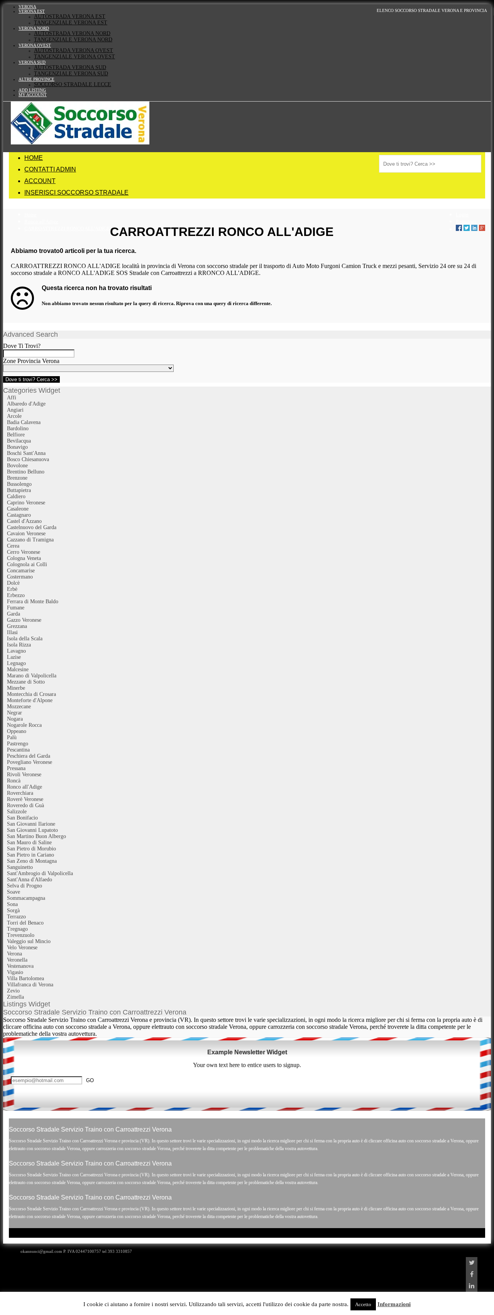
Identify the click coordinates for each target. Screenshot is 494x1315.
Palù (12, 737)
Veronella (17, 960)
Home (30, 214)
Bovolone (17, 465)
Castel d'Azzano (24, 521)
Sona (12, 904)
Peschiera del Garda (28, 756)
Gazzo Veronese (24, 620)
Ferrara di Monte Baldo (32, 601)
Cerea (13, 546)
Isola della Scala (24, 638)
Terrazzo (16, 917)
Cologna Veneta (24, 558)
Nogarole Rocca (24, 725)
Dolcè (13, 583)
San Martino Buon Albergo (36, 836)
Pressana (16, 768)
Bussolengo (19, 484)
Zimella (15, 997)
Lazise (14, 657)
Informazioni (394, 1304)
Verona (14, 954)
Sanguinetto (20, 867)
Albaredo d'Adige (26, 404)
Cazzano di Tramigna (30, 540)
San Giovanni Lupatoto (32, 830)
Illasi (12, 632)
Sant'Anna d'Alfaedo (29, 879)
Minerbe (16, 688)
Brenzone (17, 478)
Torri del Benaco (25, 923)
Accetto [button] (363, 1304)
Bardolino (18, 428)
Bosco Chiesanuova (28, 459)
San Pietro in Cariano (30, 855)
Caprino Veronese (26, 503)
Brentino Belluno (25, 472)
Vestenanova (20, 966)
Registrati (466, 221)
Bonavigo (17, 447)
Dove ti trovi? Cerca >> (31, 379)
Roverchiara (20, 793)
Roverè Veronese (25, 799)
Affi (11, 397)
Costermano (20, 577)
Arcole (14, 416)
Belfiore (16, 435)
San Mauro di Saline (29, 842)
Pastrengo (17, 744)
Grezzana (17, 626)
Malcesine (18, 669)
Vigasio (15, 972)
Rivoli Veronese (24, 774)
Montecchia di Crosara (31, 694)
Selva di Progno (24, 886)
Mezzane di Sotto (26, 682)
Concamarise (21, 571)
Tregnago (17, 929)
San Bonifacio (22, 818)
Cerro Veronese (23, 552)
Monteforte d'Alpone (29, 700)
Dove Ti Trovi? (22, 346)
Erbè (12, 589)
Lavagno (16, 651)
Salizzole (17, 811)
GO (90, 1080)
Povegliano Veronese (29, 762)
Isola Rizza (19, 645)
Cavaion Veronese (26, 533)
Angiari (15, 410)
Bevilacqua (19, 441)
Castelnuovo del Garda (31, 527)
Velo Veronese (22, 947)
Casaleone (18, 509)
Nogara (15, 719)
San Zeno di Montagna (32, 861)
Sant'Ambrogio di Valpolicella (40, 873)
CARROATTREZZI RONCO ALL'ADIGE (67, 228)
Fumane (15, 608)
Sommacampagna (26, 898)
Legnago (16, 663)
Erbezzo (16, 595)
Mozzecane (19, 706)
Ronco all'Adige (41, 221)
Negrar (14, 713)
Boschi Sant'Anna (26, 453)
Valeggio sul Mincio (29, 941)
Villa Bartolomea (25, 978)
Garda (13, 614)
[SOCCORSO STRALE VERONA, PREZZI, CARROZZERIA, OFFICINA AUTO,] (80, 142)
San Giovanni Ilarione (31, 824)
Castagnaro (19, 515)
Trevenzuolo (20, 935)
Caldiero (16, 496)
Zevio (13, 991)
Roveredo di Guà (25, 805)
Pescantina (18, 750)
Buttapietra (19, 490)
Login (462, 214)
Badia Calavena (24, 422)
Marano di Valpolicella (31, 676)
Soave (13, 892)
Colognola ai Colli (27, 564)
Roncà (13, 781)
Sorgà (13, 910)
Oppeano (16, 731)
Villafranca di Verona (30, 985)
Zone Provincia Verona (31, 361)
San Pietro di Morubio (31, 849)
